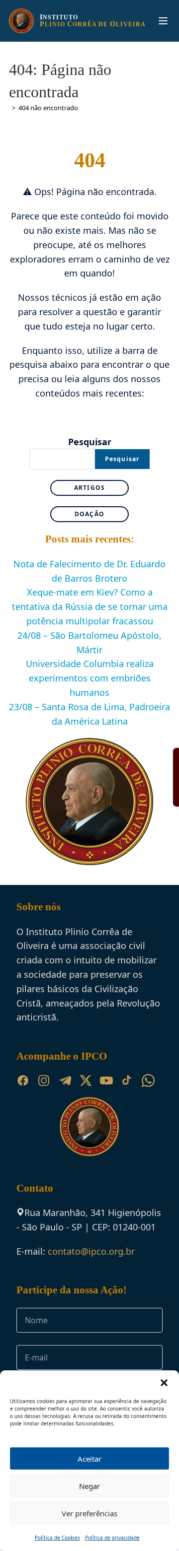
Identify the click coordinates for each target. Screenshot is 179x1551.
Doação (89, 514)
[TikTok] (127, 1080)
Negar (89, 1486)
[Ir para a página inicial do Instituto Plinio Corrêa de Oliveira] (89, 1125)
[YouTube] (106, 1080)
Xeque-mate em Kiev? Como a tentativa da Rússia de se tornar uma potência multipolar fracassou (90, 606)
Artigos (89, 487)
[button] (164, 1383)
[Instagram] (43, 1080)
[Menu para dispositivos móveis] (163, 21)
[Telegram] (64, 1080)
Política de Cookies (57, 1537)
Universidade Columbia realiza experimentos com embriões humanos (90, 678)
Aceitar (89, 1459)
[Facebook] (22, 1080)
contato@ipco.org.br (91, 1251)
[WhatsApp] (148, 1080)
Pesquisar (89, 442)
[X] (85, 1080)
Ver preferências (89, 1513)
